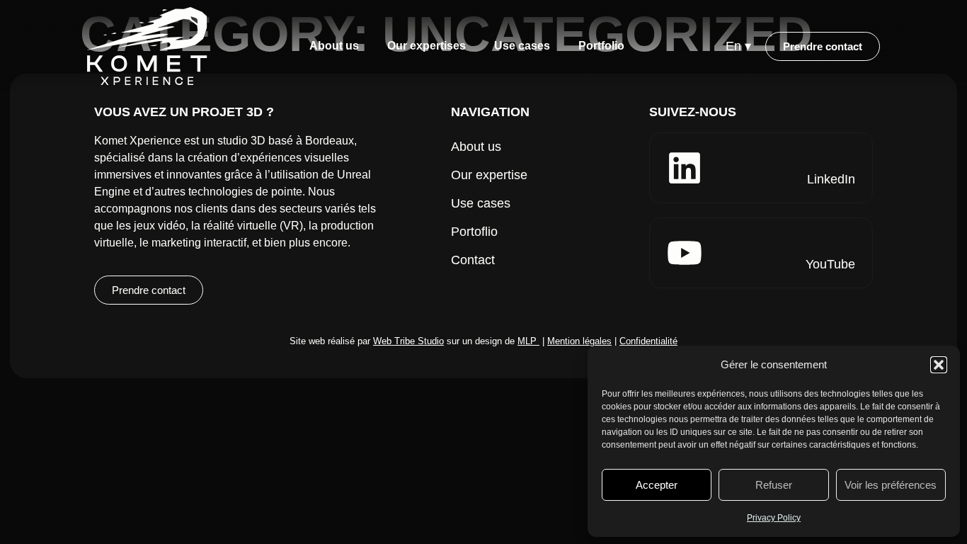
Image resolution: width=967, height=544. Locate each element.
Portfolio (601, 46)
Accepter (656, 485)
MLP (527, 341)
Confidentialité (648, 341)
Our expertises (426, 46)
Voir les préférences (891, 485)
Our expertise (489, 175)
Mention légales (579, 341)
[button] (939, 365)
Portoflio (474, 232)
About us (334, 46)
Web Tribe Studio (408, 341)
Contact (473, 260)
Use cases (522, 46)
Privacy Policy (774, 518)
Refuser (773, 485)
